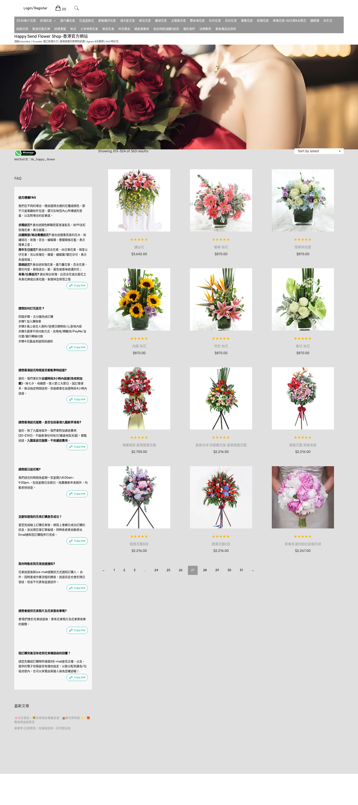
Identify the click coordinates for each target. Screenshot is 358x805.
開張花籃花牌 (41, 29)
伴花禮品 (124, 29)
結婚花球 (22, 29)
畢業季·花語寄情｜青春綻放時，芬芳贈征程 (42, 728)
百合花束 (231, 20)
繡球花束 (161, 20)
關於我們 (189, 29)
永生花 (327, 20)
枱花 (73, 29)
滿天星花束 (127, 20)
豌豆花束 (145, 20)
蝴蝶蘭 (314, 20)
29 (217, 570)
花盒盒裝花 (86, 20)
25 (168, 570)
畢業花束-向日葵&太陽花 (289, 20)
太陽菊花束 (178, 20)
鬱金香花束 (197, 20)
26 (181, 570)
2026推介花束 (26, 20)
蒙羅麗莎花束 (107, 20)
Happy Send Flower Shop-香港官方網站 (51, 36)
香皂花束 (108, 29)
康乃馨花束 (67, 20)
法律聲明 (205, 29)
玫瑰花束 (46, 20)
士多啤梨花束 (89, 29)
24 (156, 570)
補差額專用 (141, 29)
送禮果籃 (60, 29)
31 (241, 570)
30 (229, 570)
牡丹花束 (215, 20)
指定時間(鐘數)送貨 (166, 29)
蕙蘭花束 (247, 20)
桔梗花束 (263, 20)
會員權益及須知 (225, 29)
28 (205, 570)
